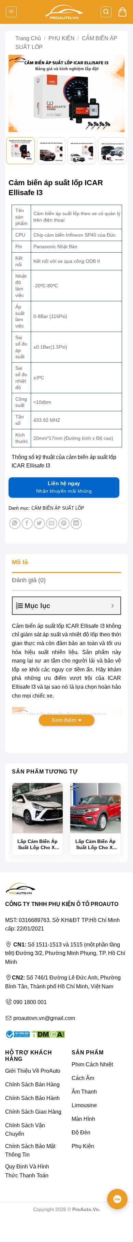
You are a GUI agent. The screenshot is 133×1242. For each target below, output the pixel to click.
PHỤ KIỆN (61, 38)
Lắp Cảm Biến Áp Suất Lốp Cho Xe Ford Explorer (95, 844)
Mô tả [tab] (20, 562)
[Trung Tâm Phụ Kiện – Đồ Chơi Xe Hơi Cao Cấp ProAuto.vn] (64, 12)
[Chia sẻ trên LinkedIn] (76, 523)
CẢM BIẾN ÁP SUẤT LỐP (57, 508)
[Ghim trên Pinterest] (64, 523)
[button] (11, 12)
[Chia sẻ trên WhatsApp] (14, 523)
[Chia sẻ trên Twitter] (39, 523)
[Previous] (17, 94)
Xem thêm (63, 720)
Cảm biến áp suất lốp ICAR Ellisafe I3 (58, 626)
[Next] (116, 94)
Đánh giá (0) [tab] (29, 580)
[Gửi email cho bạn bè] (51, 523)
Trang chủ (28, 38)
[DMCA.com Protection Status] (47, 1034)
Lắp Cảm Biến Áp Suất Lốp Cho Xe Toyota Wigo (37, 844)
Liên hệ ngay (64, 487)
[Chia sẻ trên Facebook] (27, 523)
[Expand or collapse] (112, 606)
